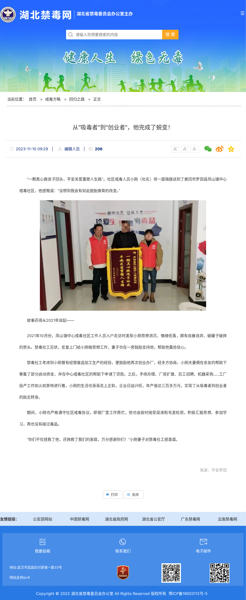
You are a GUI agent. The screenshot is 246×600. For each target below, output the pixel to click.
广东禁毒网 (190, 519)
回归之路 (77, 99)
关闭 (135, 494)
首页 (33, 99)
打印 (114, 494)
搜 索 (170, 34)
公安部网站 (42, 519)
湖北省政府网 (116, 519)
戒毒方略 (53, 99)
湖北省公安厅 (153, 519)
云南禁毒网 (227, 519)
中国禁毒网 (79, 519)
